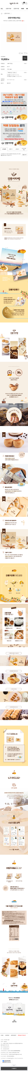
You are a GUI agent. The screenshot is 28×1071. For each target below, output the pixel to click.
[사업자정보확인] (17, 1050)
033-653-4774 (6, 1047)
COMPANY (7, 1035)
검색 (26, 3)
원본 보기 (3, 155)
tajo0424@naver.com (17, 1054)
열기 (14, 1065)
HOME (2, 1035)
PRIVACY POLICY (22, 1035)
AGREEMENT (13, 1035)
